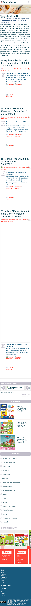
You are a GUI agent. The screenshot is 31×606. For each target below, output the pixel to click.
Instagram (3, 582)
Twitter (2, 580)
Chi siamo (3, 588)
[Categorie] (25, 2)
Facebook (3, 579)
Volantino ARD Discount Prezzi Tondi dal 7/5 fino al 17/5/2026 (22, 409)
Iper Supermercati (6, 552)
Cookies (3, 595)
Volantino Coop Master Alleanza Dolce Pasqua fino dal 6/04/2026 (22, 440)
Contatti (3, 590)
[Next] (27, 388)
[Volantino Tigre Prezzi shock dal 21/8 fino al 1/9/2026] (7, 549)
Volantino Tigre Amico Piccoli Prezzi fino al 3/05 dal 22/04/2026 (23, 424)
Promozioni (4, 577)
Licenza (3, 593)
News (2, 572)
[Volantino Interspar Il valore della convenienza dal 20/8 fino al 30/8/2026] (21, 549)
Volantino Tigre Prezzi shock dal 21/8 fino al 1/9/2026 (6, 557)
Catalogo (3, 575)
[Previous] (3, 388)
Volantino (3, 574)
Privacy (3, 591)
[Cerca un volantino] (28, 2)
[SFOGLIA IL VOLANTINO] (15, 221)
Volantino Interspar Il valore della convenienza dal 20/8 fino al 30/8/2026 (21, 558)
